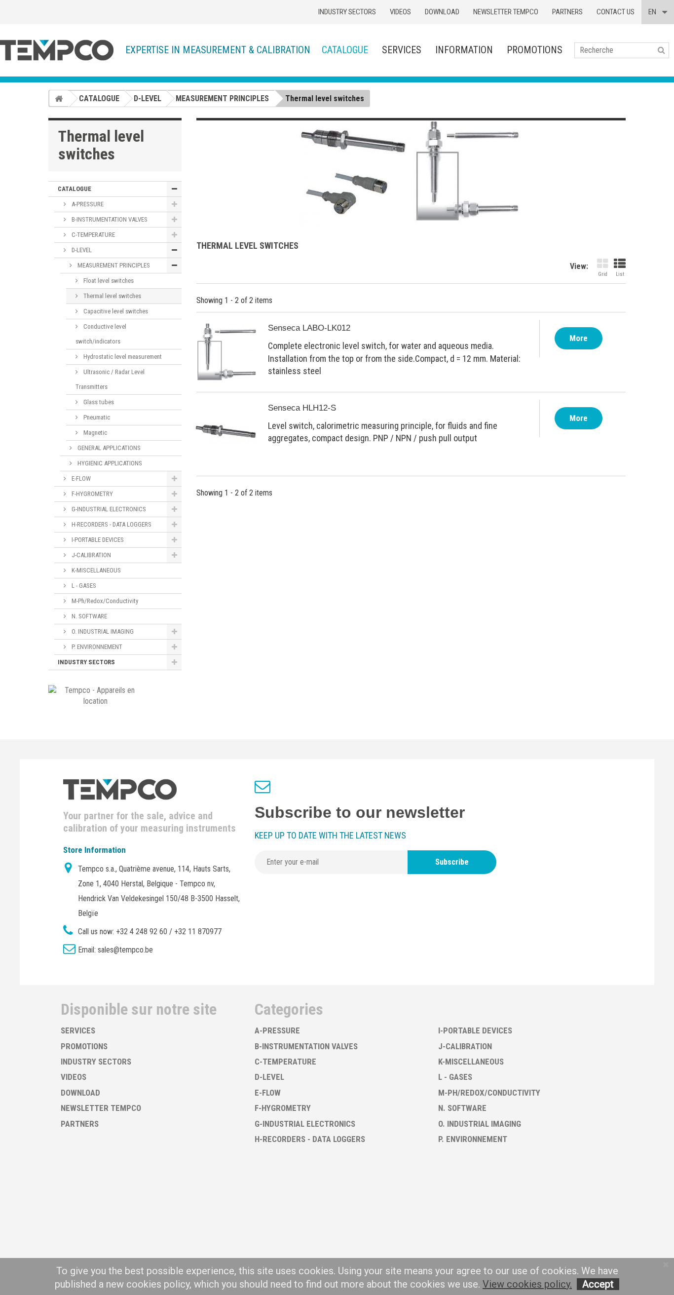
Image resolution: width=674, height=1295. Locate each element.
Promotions (534, 50)
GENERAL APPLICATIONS (108, 448)
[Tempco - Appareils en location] (95, 695)
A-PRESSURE (87, 204)
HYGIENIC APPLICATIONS (109, 463)
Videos (400, 11)
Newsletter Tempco (505, 11)
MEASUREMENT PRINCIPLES (113, 265)
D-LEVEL (81, 250)
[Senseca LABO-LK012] (226, 352)
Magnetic (94, 432)
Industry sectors (347, 11)
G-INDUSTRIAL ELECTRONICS (108, 509)
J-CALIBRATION (90, 555)
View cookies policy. (527, 1284)
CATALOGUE (345, 50)
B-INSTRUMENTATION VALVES (109, 219)
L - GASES (83, 585)
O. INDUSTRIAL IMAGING (102, 631)
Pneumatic (96, 417)
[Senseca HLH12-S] (226, 432)
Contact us (616, 11)
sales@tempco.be (125, 949)
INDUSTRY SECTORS (86, 662)
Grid (602, 274)
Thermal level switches (111, 296)
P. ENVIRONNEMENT (96, 646)
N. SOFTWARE (88, 616)
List (620, 274)
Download (442, 11)
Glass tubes (98, 402)
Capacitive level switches (115, 311)
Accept (598, 1284)
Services (401, 50)
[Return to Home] (58, 98)
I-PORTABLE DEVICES (97, 539)
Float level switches (108, 280)
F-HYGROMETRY (91, 493)
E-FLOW (80, 478)
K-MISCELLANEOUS (95, 570)
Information (464, 50)
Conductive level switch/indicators (100, 334)
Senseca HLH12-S (302, 408)
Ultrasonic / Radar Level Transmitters (110, 379)
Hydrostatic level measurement (122, 356)
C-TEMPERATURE (92, 234)
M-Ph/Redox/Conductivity (104, 601)
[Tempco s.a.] (56, 50)
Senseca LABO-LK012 (309, 328)
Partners (567, 11)
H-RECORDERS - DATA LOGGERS (110, 524)
